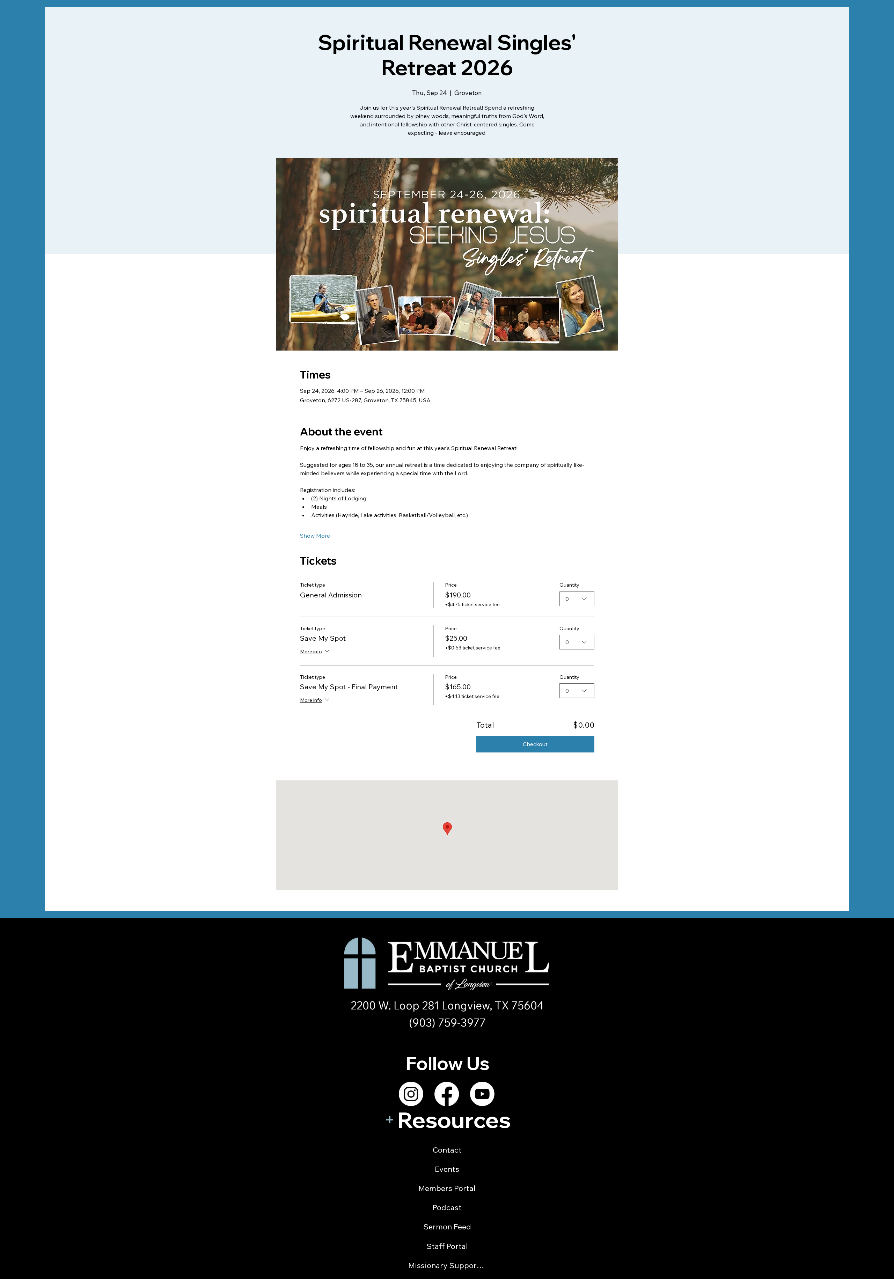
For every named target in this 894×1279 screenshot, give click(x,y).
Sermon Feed (447, 1227)
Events (447, 1169)
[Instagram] (411, 1094)
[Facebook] (446, 1094)
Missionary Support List (447, 1265)
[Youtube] (482, 1094)
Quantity (569, 585)
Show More (315, 535)
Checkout (535, 744)
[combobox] (576, 598)
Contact (447, 1150)
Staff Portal (447, 1246)
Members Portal (447, 1188)
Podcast (447, 1207)
